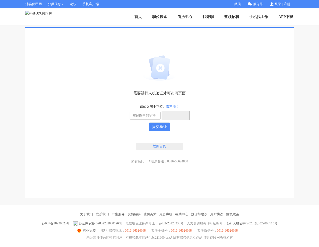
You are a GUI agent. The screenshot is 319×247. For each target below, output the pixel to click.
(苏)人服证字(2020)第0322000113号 (252, 223)
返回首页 (159, 146)
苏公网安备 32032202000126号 (100, 223)
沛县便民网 (33, 4)
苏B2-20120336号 (171, 223)
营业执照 (89, 230)
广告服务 (118, 214)
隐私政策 (232, 214)
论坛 (73, 4)
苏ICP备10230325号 (56, 223)
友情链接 (134, 214)
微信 (237, 4)
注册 (287, 4)
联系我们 (102, 214)
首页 (138, 17)
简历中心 (184, 17)
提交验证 (159, 127)
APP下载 (285, 17)
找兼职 (208, 17)
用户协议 (216, 214)
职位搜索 (159, 17)
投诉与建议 (199, 214)
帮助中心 (181, 214)
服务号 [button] (258, 4)
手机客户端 (90, 4)
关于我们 (86, 214)
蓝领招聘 (231, 17)
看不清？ (172, 107)
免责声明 (165, 214)
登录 (278, 4)
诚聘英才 (149, 214)
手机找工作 (258, 17)
